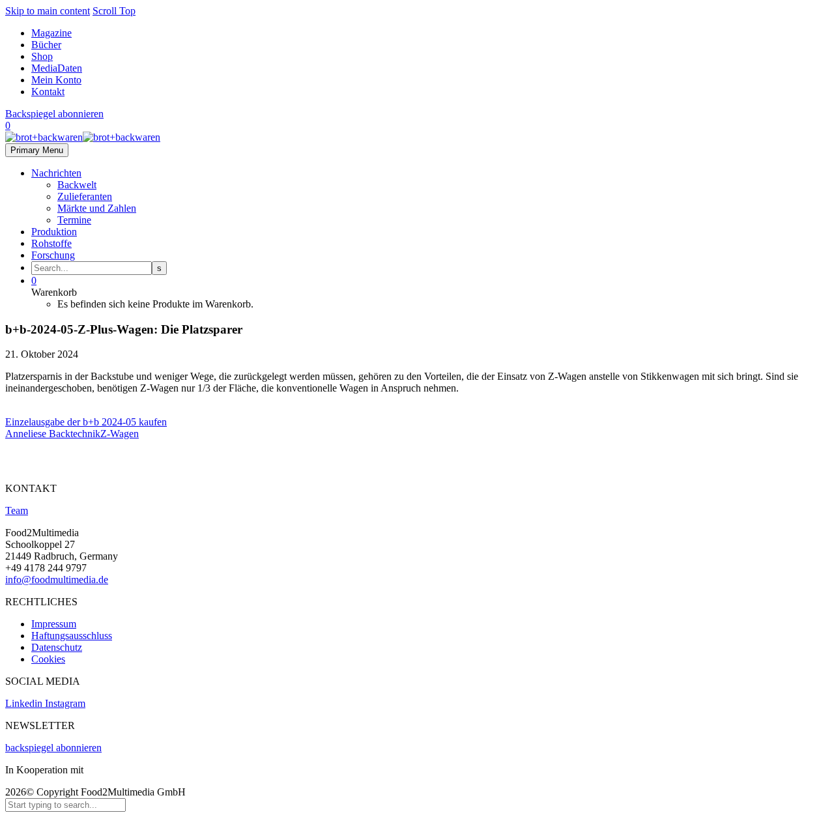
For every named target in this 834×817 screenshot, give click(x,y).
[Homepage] (82, 137)
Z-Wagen (119, 433)
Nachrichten (56, 173)
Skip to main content (47, 10)
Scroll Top (114, 10)
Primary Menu (36, 150)
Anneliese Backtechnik (52, 433)
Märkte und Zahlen (96, 208)
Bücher (46, 44)
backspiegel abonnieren (53, 747)
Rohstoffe (51, 243)
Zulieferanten (84, 196)
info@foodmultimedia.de (56, 579)
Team (16, 510)
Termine (74, 219)
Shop (42, 56)
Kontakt (48, 91)
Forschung (53, 255)
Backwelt (76, 184)
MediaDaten (56, 68)
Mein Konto (56, 79)
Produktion (54, 231)
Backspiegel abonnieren (54, 113)
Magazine (51, 32)
